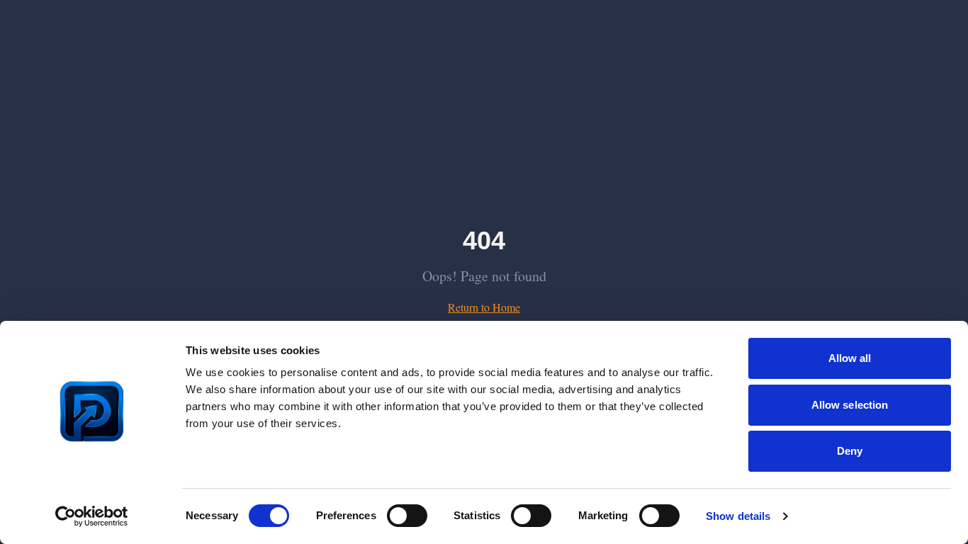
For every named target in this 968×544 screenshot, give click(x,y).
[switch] (407, 515)
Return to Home (484, 307)
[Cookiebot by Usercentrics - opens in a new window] (92, 516)
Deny (849, 451)
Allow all (850, 358)
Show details (738, 516)
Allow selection (850, 405)
